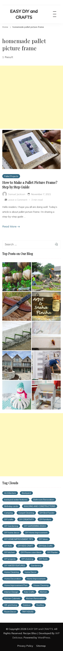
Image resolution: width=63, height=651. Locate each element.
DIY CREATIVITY (26, 519)
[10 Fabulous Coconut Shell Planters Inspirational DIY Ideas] (16, 276)
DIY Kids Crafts (46, 545)
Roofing (40, 605)
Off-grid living (10, 605)
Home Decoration (12, 578)
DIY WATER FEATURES (14, 565)
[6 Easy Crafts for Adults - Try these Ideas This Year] (16, 395)
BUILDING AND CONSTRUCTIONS (39, 506)
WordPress (44, 637)
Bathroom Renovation (43, 499)
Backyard (26, 493)
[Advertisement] (31, 97)
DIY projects (10, 559)
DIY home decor (11, 532)
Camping (8, 513)
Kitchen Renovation (35, 598)
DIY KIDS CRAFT (25, 545)
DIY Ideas (43, 539)
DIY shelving (27, 559)
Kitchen (43, 592)
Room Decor (10, 611)
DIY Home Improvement (36, 532)
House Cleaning (40, 585)
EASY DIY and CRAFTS (24, 14)
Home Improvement (36, 578)
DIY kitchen (9, 552)
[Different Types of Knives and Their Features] (16, 306)
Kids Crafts (29, 592)
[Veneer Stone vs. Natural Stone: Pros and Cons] (16, 365)
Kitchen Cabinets (12, 598)
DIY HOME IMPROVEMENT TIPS (18, 539)
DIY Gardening (11, 526)
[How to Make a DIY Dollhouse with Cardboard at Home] (46, 395)
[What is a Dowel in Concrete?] (16, 335)
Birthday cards (11, 506)
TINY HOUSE (27, 611)
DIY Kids (8, 545)
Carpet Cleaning (26, 513)
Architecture (10, 493)
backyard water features (15, 499)
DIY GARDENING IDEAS (35, 526)
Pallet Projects (11, 176)
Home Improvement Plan (16, 585)
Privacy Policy (25, 645)
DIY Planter (52, 552)
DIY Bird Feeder (47, 513)
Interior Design (11, 592)
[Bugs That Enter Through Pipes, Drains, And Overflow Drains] (46, 335)
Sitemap (41, 645)
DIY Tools (43, 559)
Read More (9, 226)
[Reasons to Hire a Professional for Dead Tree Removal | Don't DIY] (46, 276)
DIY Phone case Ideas (31, 552)
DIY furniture (45, 519)
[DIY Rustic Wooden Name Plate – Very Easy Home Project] (46, 306)
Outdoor (27, 605)
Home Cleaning (11, 572)
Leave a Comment (17, 200)
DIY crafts (8, 519)
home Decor (30, 572)
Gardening (36, 565)
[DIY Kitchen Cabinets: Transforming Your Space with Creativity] (46, 365)
